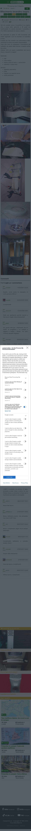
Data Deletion (6, 483)
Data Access (15, 483)
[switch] (25, 383)
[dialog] (15, 415)
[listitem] (15, 378)
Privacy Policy (24, 483)
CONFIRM (9, 477)
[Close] (27, 348)
